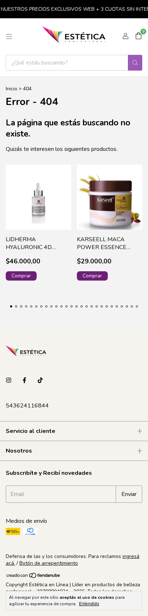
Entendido (89, 603)
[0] (138, 36)
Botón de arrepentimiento (48, 563)
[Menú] (9, 36)
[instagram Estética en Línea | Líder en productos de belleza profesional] (8, 381)
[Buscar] (135, 63)
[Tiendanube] (33, 577)
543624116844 (27, 406)
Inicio (11, 88)
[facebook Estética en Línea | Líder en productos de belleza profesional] (24, 381)
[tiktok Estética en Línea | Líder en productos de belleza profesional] (40, 381)
